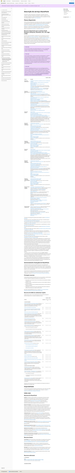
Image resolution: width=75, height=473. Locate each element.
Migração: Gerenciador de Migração (35, 99)
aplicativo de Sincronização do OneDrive (42, 429)
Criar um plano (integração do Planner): (35, 187)
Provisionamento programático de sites (35, 103)
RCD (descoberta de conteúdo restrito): (29, 350)
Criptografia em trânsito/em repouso (35, 128)
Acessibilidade (32, 186)
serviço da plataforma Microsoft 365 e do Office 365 (31, 220)
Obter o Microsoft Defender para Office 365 (36, 144)
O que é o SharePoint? (37, 17)
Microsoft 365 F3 (40, 28)
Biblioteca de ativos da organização (35, 197)
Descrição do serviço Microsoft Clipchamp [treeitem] (6, 28)
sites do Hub (36, 210)
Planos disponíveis (66, 10)
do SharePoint (40, 92)
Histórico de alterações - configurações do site (30, 371)
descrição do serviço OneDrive (37, 430)
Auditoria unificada (32, 175)
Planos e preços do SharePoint (33, 36)
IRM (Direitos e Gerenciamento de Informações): (36, 130)
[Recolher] (11, 8)
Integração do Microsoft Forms (34, 191)
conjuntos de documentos (42, 189)
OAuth (31, 86)
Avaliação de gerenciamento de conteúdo (29, 321)
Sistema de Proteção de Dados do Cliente (35, 125)
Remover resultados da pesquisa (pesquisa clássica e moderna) (38, 115)
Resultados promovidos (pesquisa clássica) (36, 114)
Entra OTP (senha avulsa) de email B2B (29, 419)
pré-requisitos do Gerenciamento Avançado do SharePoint (40, 273)
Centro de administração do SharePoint (35, 105)
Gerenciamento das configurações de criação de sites (37, 97)
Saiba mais (65, 14)
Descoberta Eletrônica (33, 127)
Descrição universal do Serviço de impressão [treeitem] (6, 73)
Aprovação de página (33, 198)
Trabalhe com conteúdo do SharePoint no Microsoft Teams (38, 203)
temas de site (41, 89)
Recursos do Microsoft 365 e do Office (29, 452)
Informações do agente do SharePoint (29, 335)
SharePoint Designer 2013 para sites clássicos (36, 88)
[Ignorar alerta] (74, 5)
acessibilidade (28, 440)
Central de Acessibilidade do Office (42, 441)
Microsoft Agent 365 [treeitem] (4, 17)
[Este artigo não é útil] (70, 17)
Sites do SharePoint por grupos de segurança (32, 344)
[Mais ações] (50, 9)
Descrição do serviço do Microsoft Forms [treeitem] (6, 39)
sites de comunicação (38, 208)
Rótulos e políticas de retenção (34, 136)
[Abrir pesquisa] (71, 1)
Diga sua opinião (43, 5)
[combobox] (6, 10)
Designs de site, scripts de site (34, 89)
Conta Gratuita (72, 3)
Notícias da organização (43, 197)
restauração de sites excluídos (45, 103)
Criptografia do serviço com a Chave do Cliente (31, 237)
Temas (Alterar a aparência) (34, 201)
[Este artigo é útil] (69, 17)
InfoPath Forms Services (33, 85)
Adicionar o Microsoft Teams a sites (35, 206)
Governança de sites (33, 109)
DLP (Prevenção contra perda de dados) (35, 126)
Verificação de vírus (33, 139)
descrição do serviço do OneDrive (29, 225)
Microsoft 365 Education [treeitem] (5, 20)
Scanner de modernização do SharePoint (35, 108)
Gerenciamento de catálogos (28, 367)
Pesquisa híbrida (32, 111)
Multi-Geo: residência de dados (34, 101)
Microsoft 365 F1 (33, 28)
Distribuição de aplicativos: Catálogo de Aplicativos (37, 82)
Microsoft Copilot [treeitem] (4, 18)
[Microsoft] (1, 1)
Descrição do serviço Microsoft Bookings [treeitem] (6, 26)
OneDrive (43, 92)
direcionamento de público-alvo (39, 186)
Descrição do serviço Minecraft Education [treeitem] (6, 22)
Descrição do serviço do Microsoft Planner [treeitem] (6, 52)
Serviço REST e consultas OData (34, 87)
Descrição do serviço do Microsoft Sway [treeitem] (6, 70)
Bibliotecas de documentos (34, 189)
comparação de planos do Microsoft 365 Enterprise (36, 25)
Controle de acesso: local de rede (34, 123)
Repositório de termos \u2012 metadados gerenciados (37, 110)
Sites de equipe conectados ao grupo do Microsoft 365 (37, 212)
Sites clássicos (32, 208)
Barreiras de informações (33, 143)
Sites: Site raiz (32, 215)
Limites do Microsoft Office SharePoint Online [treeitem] (5, 61)
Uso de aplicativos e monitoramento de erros (36, 91)
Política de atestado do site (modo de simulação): (30, 313)
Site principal (32, 210)
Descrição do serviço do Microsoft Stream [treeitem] (6, 67)
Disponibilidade (66, 13)
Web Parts (31, 202)
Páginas (38, 198)
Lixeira (39, 199)
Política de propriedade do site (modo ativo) (30, 307)
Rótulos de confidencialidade (34, 137)
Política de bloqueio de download (28, 325)
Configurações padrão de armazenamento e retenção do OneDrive (39, 93)
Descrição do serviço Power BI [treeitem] (5, 53)
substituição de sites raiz (33, 104)
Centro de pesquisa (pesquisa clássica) (35, 153)
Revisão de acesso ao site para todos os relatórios (30, 361)
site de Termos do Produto (38, 445)
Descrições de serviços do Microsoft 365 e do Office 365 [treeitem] (6, 12)
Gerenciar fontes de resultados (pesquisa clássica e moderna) (38, 112)
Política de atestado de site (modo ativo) (29, 318)
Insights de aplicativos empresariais (29, 331)
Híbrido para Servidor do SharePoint (35, 94)
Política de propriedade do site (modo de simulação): (31, 303)
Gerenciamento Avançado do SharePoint (67, 12)
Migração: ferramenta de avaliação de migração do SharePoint (38, 100)
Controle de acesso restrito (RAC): (28, 343)
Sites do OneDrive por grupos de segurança (31, 346)
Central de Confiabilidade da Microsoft (29, 441)
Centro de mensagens (46, 449)
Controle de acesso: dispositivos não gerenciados (36, 161)
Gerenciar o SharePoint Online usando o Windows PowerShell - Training (33, 459)
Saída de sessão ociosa (33, 166)
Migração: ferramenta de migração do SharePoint (36, 98)
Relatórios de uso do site (33, 214)
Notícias (31, 193)
